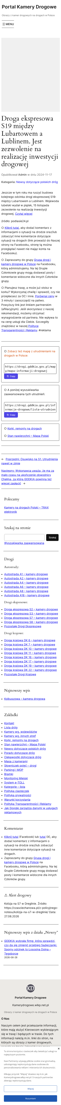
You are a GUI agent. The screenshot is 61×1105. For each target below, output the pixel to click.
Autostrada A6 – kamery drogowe (26, 587)
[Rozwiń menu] (8, 24)
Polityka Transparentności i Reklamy (27, 804)
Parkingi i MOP (13, 769)
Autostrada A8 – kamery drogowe (26, 591)
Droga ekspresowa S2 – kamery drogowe (31, 609)
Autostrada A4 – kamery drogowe (26, 582)
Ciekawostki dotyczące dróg (22, 757)
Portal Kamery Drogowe (29, 7)
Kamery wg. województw (20, 731)
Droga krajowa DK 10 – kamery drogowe (30, 648)
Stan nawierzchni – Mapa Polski (28, 435)
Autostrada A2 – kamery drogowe (26, 578)
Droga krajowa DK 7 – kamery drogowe (29, 644)
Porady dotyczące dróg (19, 753)
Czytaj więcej (23, 213)
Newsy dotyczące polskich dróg (37, 182)
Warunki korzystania (17, 799)
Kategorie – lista (14, 786)
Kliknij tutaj (12, 227)
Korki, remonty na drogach (24, 428)
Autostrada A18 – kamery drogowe (26, 595)
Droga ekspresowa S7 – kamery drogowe (31, 617)
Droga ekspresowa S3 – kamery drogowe (31, 613)
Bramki (8, 774)
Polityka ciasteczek (16, 791)
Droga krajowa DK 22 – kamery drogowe (30, 670)
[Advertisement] (30, 76)
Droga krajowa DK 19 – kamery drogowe (30, 665)
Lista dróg (10, 727)
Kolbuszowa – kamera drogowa (24, 698)
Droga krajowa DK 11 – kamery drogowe (30, 653)
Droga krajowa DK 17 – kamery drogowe (30, 661)
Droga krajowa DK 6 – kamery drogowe (29, 640)
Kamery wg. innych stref (20, 736)
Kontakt (9, 723)
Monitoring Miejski (16, 778)
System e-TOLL (14, 782)
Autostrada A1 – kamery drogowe (26, 574)
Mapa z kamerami (15, 761)
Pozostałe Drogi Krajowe (20, 674)
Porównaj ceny (44, 296)
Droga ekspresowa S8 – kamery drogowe (31, 622)
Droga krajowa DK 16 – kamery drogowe (30, 657)
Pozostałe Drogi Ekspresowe (22, 626)
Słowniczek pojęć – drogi (20, 765)
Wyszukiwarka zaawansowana (24, 543)
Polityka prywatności (17, 795)
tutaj (43, 836)
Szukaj (52, 537)
